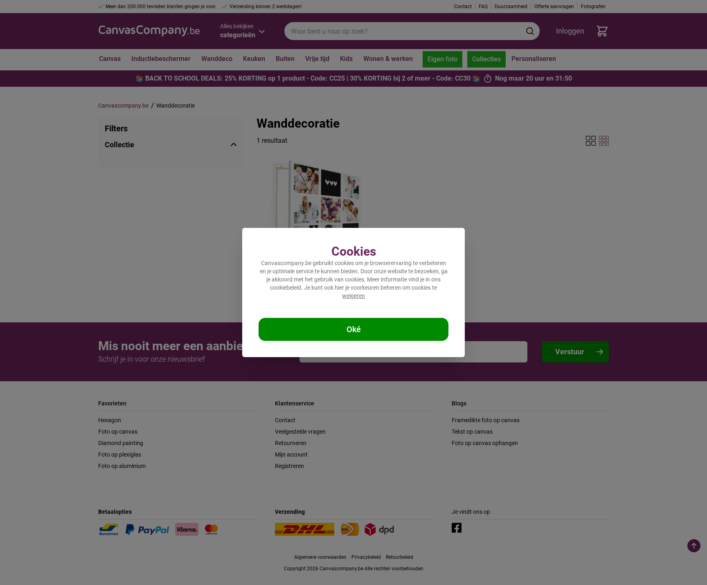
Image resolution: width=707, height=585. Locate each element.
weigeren (353, 295)
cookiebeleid (285, 287)
